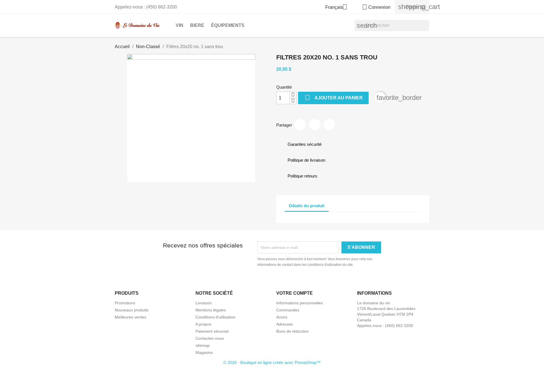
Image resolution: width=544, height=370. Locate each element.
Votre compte (294, 293)
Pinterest (329, 124)
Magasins (204, 352)
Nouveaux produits (131, 310)
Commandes (287, 310)
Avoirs (281, 317)
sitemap (203, 345)
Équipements (228, 25)
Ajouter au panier (334, 97)
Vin (179, 25)
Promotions (125, 303)
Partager (300, 124)
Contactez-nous (210, 338)
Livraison (204, 303)
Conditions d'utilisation (215, 317)
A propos (203, 324)
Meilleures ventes (130, 317)
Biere (197, 25)
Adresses (284, 324)
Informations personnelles (299, 303)
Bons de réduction (292, 331)
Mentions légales (211, 310)
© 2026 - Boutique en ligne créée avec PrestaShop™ (272, 362)
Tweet (314, 124)
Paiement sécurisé (212, 331)
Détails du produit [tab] (306, 205)
